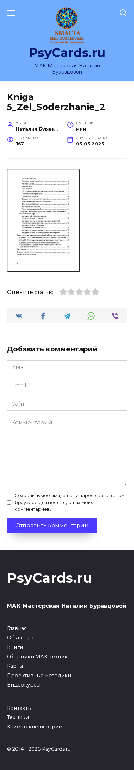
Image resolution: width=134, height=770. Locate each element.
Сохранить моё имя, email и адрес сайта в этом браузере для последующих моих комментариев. (70, 502)
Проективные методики (39, 675)
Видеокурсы (23, 685)
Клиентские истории (34, 727)
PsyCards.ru (67, 52)
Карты (15, 666)
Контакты (19, 708)
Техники (18, 717)
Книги (15, 647)
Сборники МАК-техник (37, 657)
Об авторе (21, 638)
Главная (17, 628)
